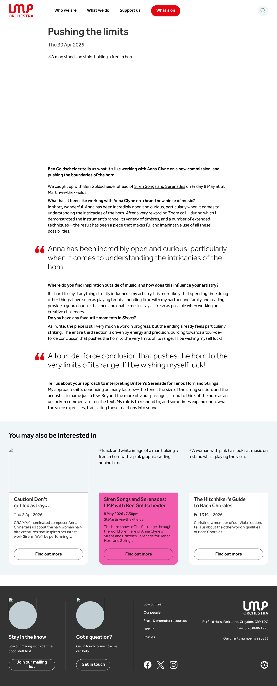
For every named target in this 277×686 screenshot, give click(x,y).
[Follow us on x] (160, 664)
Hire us (149, 629)
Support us (130, 11)
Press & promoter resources (165, 621)
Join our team (154, 604)
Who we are (65, 11)
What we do (98, 11)
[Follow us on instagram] (173, 664)
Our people (152, 612)
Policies (149, 637)
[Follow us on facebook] (147, 664)
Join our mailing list (32, 664)
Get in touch (93, 665)
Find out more (48, 554)
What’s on (165, 11)
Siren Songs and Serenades (159, 187)
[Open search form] (263, 11)
